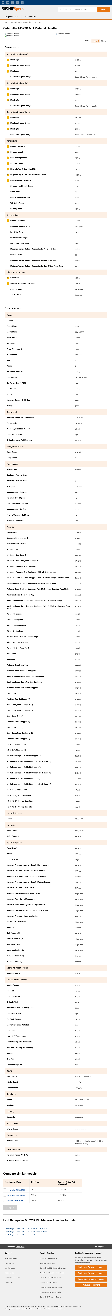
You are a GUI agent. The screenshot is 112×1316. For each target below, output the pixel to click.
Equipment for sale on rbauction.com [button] (92, 1267)
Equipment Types (11, 17)
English (101, 1247)
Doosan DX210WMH (15, 1201)
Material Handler (16, 22)
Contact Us (20, 1247)
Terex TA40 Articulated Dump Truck (52, 1273)
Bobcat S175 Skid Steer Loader (50, 1292)
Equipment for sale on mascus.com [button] (92, 1279)
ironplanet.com (10, 1268)
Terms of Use (76, 1306)
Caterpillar (27, 22)
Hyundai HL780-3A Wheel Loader (51, 1287)
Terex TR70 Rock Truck (47, 1263)
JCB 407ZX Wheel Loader (48, 1258)
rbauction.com (10, 1263)
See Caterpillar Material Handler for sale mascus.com (25, 1235)
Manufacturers (30, 17)
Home (7, 22)
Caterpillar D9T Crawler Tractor (50, 1297)
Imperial (96, 41)
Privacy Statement (66, 1306)
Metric (103, 41)
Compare (10, 1208)
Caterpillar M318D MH (16, 1195)
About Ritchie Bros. (11, 1258)
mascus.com (9, 1273)
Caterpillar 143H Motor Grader (50, 1278)
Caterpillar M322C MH (16, 1190)
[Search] (103, 9)
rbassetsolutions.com (12, 1278)
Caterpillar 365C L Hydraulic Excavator (53, 1268)
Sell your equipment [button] (91, 1285)
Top (108, 1313)
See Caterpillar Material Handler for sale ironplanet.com (26, 1232)
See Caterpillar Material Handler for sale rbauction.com (26, 1229)
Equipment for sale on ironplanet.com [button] (92, 1273)
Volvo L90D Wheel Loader (48, 1282)
